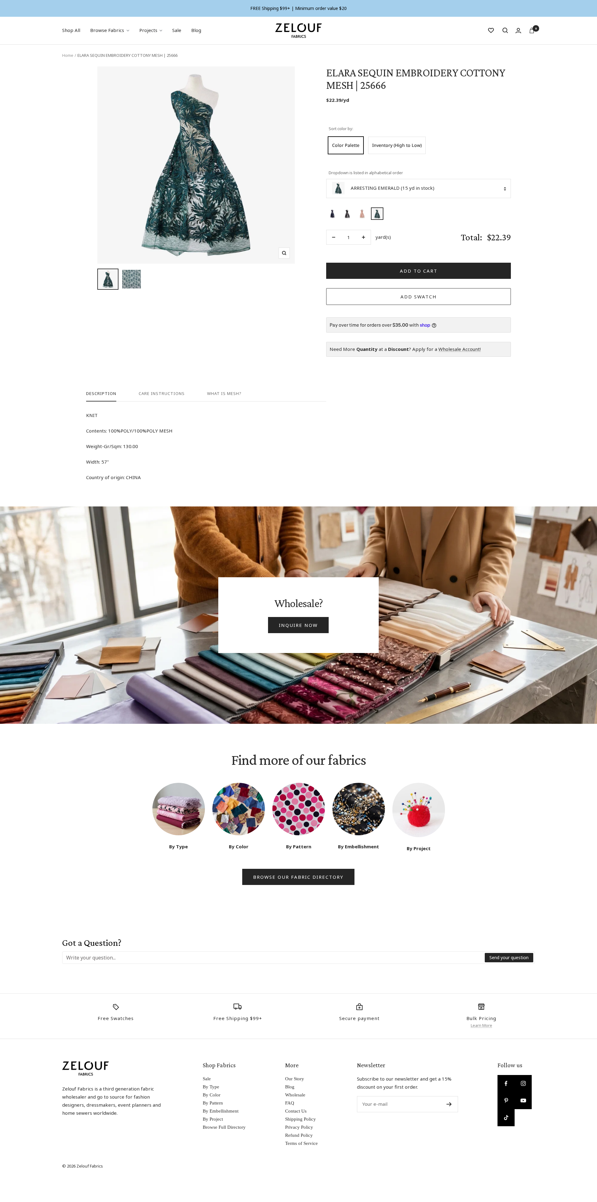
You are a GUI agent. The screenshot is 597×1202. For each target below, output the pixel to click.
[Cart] (532, 30)
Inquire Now (298, 625)
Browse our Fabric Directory (298, 877)
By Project (213, 1119)
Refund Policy (299, 1135)
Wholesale (295, 1094)
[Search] (505, 30)
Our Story (294, 1078)
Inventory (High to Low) (397, 145)
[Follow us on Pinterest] (506, 1100)
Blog (196, 30)
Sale (176, 30)
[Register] (449, 1104)
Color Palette (345, 145)
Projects (148, 30)
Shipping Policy (300, 1119)
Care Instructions (162, 393)
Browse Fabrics (107, 30)
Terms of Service (301, 1143)
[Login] (518, 30)
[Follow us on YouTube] (523, 1100)
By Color (211, 1094)
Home (67, 55)
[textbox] (274, 957)
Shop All (71, 30)
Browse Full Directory (224, 1127)
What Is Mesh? (224, 393)
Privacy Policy (299, 1127)
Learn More (481, 1025)
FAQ (289, 1102)
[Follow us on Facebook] (506, 1083)
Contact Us (296, 1111)
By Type (211, 1086)
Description (101, 393)
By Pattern (213, 1102)
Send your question (509, 957)
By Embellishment (220, 1111)
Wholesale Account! (459, 349)
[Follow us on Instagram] (523, 1083)
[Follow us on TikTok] (506, 1117)
